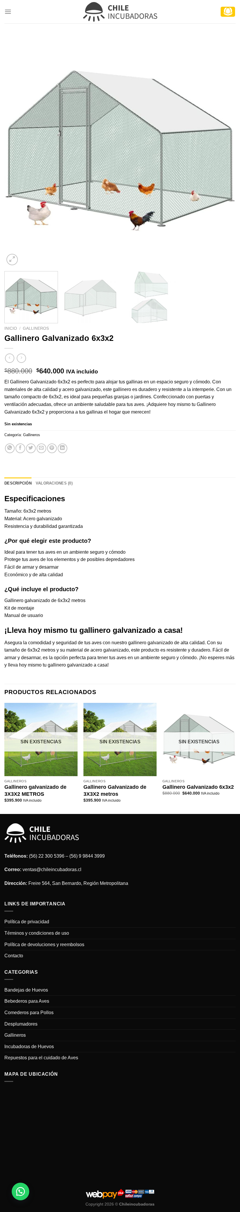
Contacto (13, 955)
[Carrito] (228, 12)
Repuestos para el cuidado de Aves (41, 1057)
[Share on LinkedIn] (62, 448)
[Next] (223, 151)
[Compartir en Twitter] (31, 448)
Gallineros (36, 328)
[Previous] (16, 151)
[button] (20, 1191)
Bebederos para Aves (26, 1001)
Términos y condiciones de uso (36, 933)
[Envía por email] (41, 448)
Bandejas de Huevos (26, 989)
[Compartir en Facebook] (20, 448)
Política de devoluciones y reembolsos (44, 944)
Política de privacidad (26, 921)
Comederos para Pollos (29, 1012)
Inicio (10, 328)
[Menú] (7, 11)
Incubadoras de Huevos (29, 1046)
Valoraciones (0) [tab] (54, 483)
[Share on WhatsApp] (10, 448)
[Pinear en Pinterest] (52, 448)
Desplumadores (20, 1023)
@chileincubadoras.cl (58, 869)
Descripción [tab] (18, 483)
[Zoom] (12, 259)
